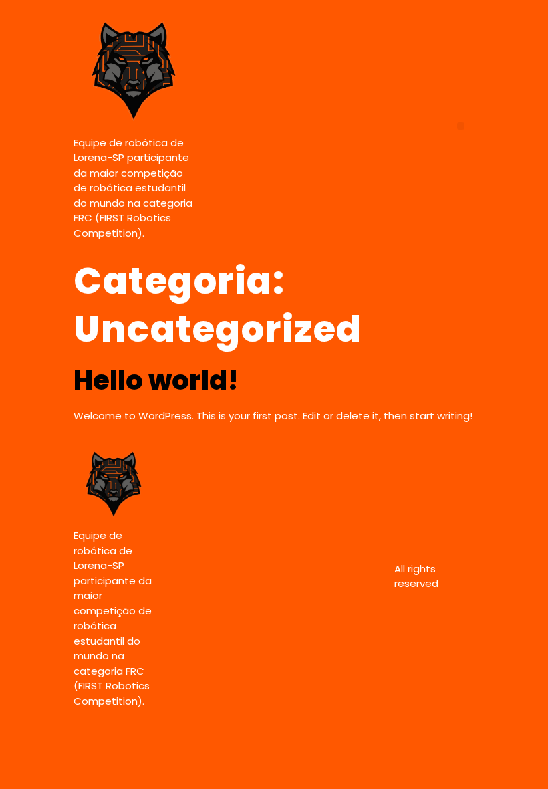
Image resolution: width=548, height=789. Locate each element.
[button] (460, 126)
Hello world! (156, 380)
